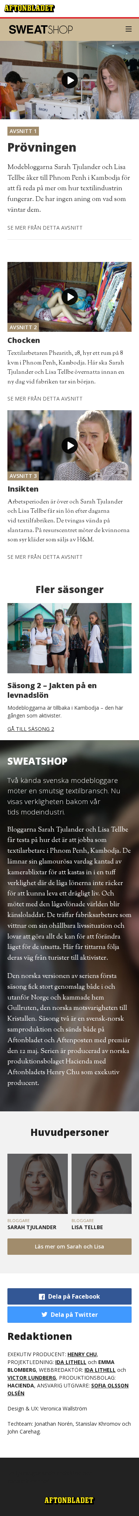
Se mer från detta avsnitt (45, 227)
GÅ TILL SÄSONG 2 (30, 728)
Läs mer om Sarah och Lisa (69, 1246)
